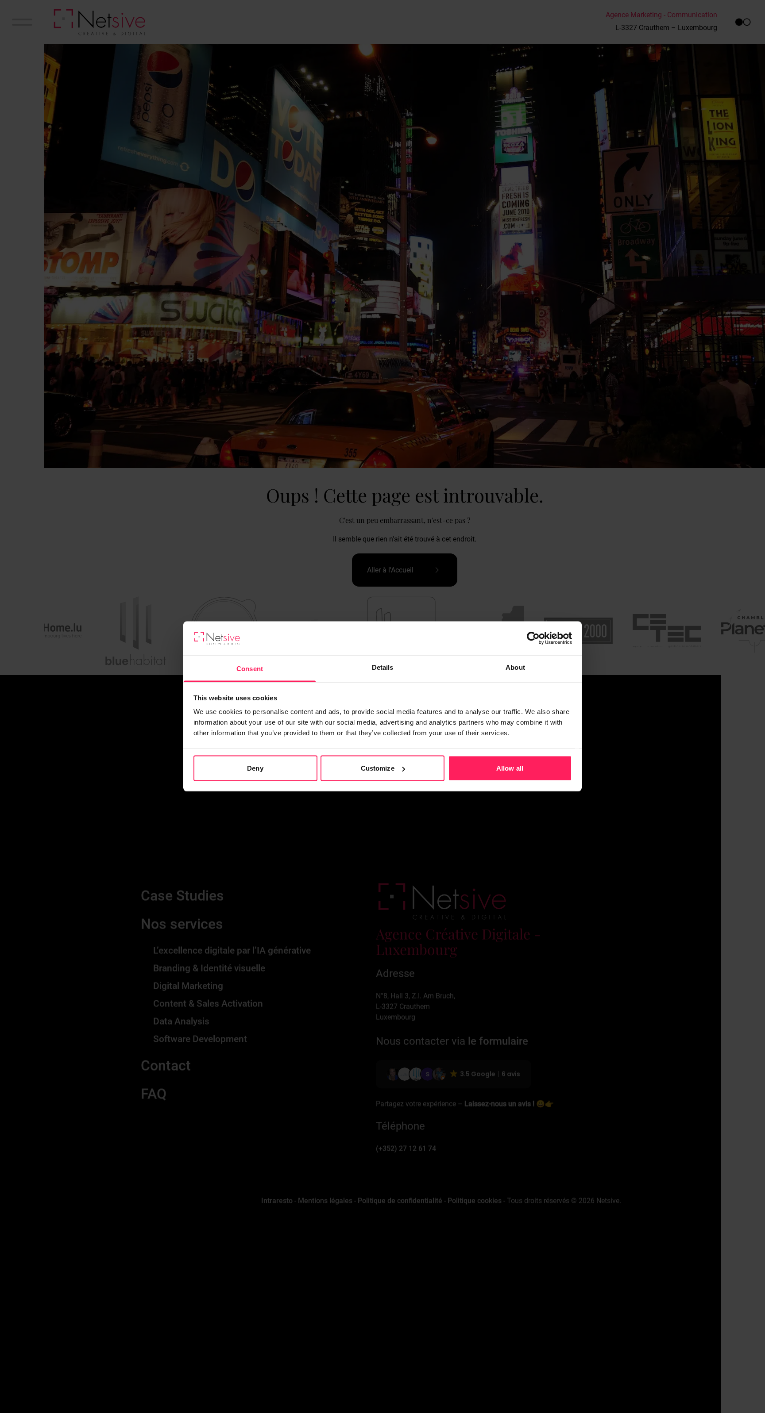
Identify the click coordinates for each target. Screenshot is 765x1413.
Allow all (509, 768)
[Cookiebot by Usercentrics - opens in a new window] (533, 638)
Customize (377, 768)
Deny (255, 768)
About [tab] (515, 667)
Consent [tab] (249, 668)
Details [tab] (383, 667)
